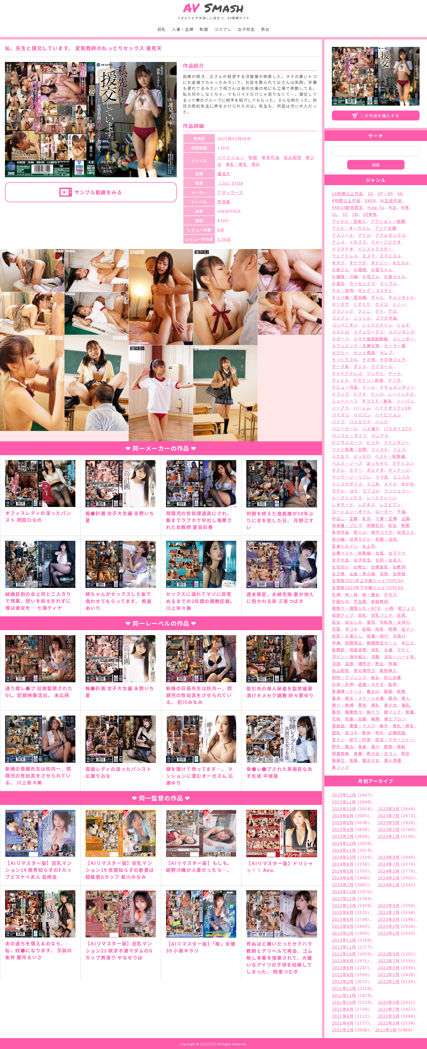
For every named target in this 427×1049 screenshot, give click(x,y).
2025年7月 (389, 815)
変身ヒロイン (345, 546)
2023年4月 (343, 926)
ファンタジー (397, 442)
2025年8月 (343, 815)
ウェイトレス (345, 256)
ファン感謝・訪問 (349, 449)
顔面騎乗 (340, 753)
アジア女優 (385, 228)
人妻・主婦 (183, 29)
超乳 (336, 733)
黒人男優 (392, 760)
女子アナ (397, 553)
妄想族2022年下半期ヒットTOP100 (367, 587)
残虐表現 (358, 650)
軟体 (366, 733)
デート (395, 373)
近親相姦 (397, 733)
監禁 (392, 684)
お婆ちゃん (382, 269)
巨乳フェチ (382, 615)
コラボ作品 (386, 318)
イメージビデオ (386, 242)
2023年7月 (389, 912)
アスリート (343, 235)
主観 (353, 518)
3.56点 (224, 239)
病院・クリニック (349, 677)
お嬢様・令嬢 (345, 276)
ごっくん (362, 318)
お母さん (371, 276)
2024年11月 (344, 850)
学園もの (340, 601)
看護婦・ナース (347, 691)
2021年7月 (389, 1009)
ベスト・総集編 (390, 456)
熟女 (265, 29)
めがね (407, 484)
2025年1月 (389, 836)
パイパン (362, 415)
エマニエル (391, 256)
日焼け (399, 636)
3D (370, 193)
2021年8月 (343, 1009)
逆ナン (338, 739)
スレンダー (403, 339)
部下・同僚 (360, 739)
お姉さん (340, 269)
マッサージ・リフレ (351, 477)
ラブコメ (371, 491)
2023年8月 (343, 912)
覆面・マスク (362, 726)
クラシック (342, 311)
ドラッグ (340, 394)
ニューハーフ (345, 401)
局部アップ (343, 615)
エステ (368, 256)
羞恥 (406, 705)
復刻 (371, 622)
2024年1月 (389, 885)
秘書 (401, 691)
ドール (368, 387)
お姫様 (360, 269)
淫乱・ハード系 (399, 657)
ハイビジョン (231, 157)
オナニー (379, 263)
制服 (204, 29)
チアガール (382, 366)
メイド (390, 484)
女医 (379, 553)
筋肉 (392, 698)
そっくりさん (345, 359)
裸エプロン (395, 719)
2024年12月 (344, 843)
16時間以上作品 (347, 193)
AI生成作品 (391, 200)
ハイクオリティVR (393, 408)
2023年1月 (389, 933)
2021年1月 (386, 1030)
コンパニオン (345, 325)
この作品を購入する (379, 115)
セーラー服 (395, 346)
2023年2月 (343, 933)
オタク (338, 263)
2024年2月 (343, 885)
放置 (371, 636)
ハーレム (362, 408)
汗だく (403, 650)
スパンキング (401, 332)
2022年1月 (389, 981)
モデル (338, 491)
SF (345, 214)
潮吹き (364, 663)
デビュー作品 (345, 387)
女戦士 (359, 567)
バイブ (338, 422)
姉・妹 (351, 594)
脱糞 (410, 712)
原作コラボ (382, 532)
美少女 (390, 705)
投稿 (366, 629)
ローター (384, 511)
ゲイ (379, 311)
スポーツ (340, 339)
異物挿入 (388, 670)
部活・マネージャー (394, 739)
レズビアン (390, 504)
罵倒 (362, 705)
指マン (407, 629)
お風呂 (338, 283)
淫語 (336, 663)
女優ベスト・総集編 (351, 553)
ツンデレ (375, 373)
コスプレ (223, 29)
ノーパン (405, 401)
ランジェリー (397, 491)
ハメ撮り (370, 428)
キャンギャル (401, 297)
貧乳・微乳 (237, 164)
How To (375, 207)
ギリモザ (340, 304)
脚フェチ (392, 712)
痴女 (375, 677)
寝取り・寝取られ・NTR (356, 608)
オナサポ (357, 263)
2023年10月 (344, 905)
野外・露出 (343, 746)
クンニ (364, 311)
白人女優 (392, 677)
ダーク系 (340, 366)
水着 (388, 650)
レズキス (366, 504)
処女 (392, 525)
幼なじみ (353, 622)
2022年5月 (389, 968)
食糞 (358, 753)
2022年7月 (389, 961)
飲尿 (405, 753)
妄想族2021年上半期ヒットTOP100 (367, 580)
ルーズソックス (347, 498)
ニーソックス (401, 394)
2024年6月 (343, 871)
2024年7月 (389, 864)
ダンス (360, 366)
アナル (364, 235)
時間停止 (353, 643)
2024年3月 (389, 878)
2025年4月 (343, 829)
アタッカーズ (230, 192)
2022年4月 (343, 974)
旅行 (384, 636)
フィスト (379, 449)
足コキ (351, 733)
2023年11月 (344, 898)
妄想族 (399, 574)
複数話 (338, 726)
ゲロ (392, 311)
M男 (405, 207)
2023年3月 (389, 926)
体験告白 (375, 525)
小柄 (389, 608)
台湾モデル (360, 539)
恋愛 (336, 629)
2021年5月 (389, 1016)
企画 (406, 518)
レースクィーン (381, 498)
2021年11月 (344, 995)
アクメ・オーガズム (351, 228)
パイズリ (340, 415)
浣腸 (375, 657)
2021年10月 (344, 1002)
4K (400, 193)
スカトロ (340, 332)
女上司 (368, 546)
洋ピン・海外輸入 (349, 657)
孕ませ (390, 594)
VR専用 (370, 214)
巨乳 (161, 29)
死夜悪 (224, 202)
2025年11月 (344, 802)
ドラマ (359, 394)
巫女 (336, 622)
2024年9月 (389, 857)
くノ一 (399, 304)
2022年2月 (343, 981)
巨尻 (401, 615)
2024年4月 (343, 878)
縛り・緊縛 (343, 705)
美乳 (375, 705)
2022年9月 (389, 954)
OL (335, 214)
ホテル (338, 470)
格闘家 (338, 650)
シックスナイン (377, 325)
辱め (256, 164)
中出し (338, 518)
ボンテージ (399, 470)
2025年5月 (389, 822)
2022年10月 (344, 954)
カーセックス (362, 283)
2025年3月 (389, 829)
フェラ (399, 449)
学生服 (360, 601)
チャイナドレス (347, 373)
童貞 (336, 698)
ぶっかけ (361, 456)
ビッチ (372, 442)
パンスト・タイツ (349, 435)
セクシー (340, 352)
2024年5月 (389, 871)
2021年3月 (389, 1023)
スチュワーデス (369, 332)
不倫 (401, 511)
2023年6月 (343, 919)
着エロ (373, 691)
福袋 (388, 691)
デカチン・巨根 (368, 380)
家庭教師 (379, 601)
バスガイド (360, 422)
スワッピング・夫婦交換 (356, 346)
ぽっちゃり (377, 463)
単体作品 (271, 157)
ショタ (403, 325)
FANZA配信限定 (347, 207)
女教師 (399, 567)
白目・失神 (343, 684)
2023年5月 (389, 919)
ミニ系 (373, 484)
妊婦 (336, 594)
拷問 (392, 629)
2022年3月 (389, 974)
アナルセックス (390, 235)
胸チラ (373, 712)
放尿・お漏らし (347, 636)
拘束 (379, 629)
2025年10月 (344, 809)
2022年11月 (344, 947)
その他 (368, 359)
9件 (220, 230)
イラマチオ (342, 249)
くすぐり (361, 304)
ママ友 (381, 477)
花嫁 (336, 719)
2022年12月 (344, 940)
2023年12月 (344, 891)
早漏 (336, 643)
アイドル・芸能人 (349, 221)
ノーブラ (340, 408)
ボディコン (403, 463)
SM (355, 214)
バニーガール (345, 428)
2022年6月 (343, 968)
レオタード (342, 504)
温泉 (349, 663)
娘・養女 (371, 594)
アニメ (338, 242)
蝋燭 (375, 719)
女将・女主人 (388, 560)
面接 (388, 746)
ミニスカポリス (347, 484)
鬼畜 (353, 760)
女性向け (340, 567)
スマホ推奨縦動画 (370, 339)
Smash (213, 8)
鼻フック (340, 767)
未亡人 (408, 643)
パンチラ (380, 435)
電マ (375, 746)
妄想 (384, 574)
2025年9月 (389, 809)
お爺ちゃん (395, 276)
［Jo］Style (230, 183)
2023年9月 (389, 905)
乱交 (366, 518)
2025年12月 (344, 795)
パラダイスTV (397, 428)
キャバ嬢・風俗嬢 (349, 297)
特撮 (392, 663)
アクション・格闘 (388, 221)
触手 (384, 726)
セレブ (386, 352)
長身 (362, 746)
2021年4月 (343, 1023)
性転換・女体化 (395, 622)
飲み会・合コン (382, 753)
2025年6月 (343, 822)
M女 (393, 207)
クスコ (381, 304)
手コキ (351, 629)
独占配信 (293, 157)
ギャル (377, 297)
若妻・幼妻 (356, 719)
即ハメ (360, 532)
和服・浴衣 (386, 539)
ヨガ (353, 491)
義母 (336, 712)
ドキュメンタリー (397, 387)
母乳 (375, 650)
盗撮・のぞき (371, 684)
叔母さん (405, 532)
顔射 (401, 746)
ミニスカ (401, 477)
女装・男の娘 (362, 574)
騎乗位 (338, 760)
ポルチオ (375, 470)
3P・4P (385, 193)
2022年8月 (343, 961)
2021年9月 (389, 1002)
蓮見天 (224, 173)
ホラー (356, 470)
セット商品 (364, 352)
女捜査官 (379, 567)
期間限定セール (382, 643)
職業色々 (353, 712)
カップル (388, 283)
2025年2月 (343, 836)
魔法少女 (371, 760)
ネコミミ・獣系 (377, 401)
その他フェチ (393, 359)
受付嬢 (338, 539)
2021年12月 (344, 988)
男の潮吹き (364, 670)
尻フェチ (406, 608)
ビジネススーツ (347, 442)
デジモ (394, 380)
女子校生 (246, 29)
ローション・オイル (351, 511)
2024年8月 (343, 864)
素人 (406, 698)
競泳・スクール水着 (364, 698)
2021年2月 (343, 1030)
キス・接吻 (343, 290)
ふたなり (340, 456)
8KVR (370, 200)
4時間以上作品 (346, 200)
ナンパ (377, 394)
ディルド (340, 380)
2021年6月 (343, 1016)
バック (381, 422)
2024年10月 (344, 857)
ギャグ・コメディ (375, 290)
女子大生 (340, 560)
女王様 (338, 574)
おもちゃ (401, 263)
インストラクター (375, 249)
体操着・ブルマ (347, 525)
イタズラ (357, 242)
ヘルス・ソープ (347, 463)
